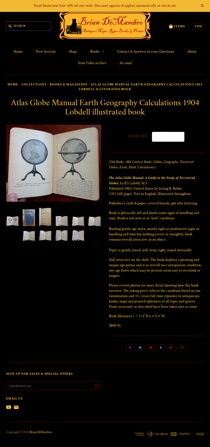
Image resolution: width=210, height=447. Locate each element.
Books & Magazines (68, 84)
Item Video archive (92, 63)
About (191, 51)
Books (95, 51)
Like (130, 347)
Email (181, 347)
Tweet (140, 347)
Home (18, 51)
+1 (171, 347)
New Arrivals (46, 51)
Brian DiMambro (41, 432)
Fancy (160, 347)
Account (126, 63)
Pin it (150, 347)
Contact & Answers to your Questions (145, 51)
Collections (34, 84)
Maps (73, 51)
